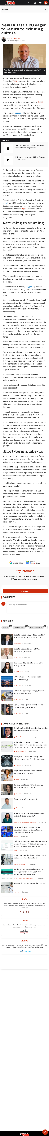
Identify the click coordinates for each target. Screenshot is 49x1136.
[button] (2, 2)
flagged (29, 286)
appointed (19, 113)
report (5, 203)
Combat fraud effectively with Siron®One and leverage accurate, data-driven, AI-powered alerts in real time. (24, 926)
